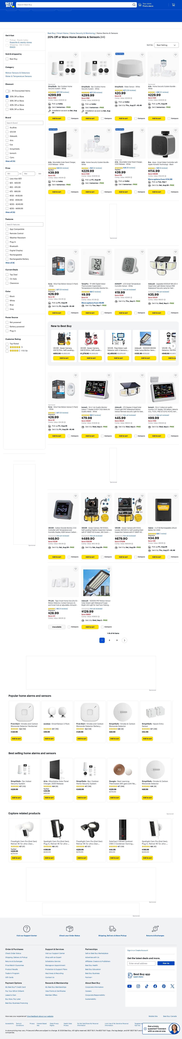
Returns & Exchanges (13, 961)
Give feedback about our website (40, 1016)
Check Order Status (13, 953)
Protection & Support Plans (56, 969)
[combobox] (166, 45)
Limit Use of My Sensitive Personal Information (116, 1024)
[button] (145, 4)
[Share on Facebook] (155, 986)
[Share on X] (172, 986)
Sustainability (90, 999)
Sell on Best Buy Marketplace (96, 953)
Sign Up (166, 963)
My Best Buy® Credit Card (15, 987)
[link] (18, 729)
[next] (171, 722)
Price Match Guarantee (14, 965)
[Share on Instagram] (138, 986)
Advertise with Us (92, 957)
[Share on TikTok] (147, 986)
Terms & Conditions (20, 1024)
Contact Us (49, 977)
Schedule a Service (52, 961)
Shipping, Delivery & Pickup (16, 957)
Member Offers (51, 995)
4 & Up (24, 350)
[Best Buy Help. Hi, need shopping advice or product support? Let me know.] (174, 1028)
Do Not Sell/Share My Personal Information (87, 1024)
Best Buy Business (92, 973)
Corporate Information (94, 987)
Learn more (139, 977)
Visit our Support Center (55, 953)
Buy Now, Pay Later (13, 999)
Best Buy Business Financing (16, 1003)
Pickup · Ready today (19, 40)
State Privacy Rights (54, 1024)
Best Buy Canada (170, 1016)
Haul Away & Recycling (54, 973)
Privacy (32, 1023)
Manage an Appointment (55, 965)
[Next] (173, 346)
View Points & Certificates (55, 991)
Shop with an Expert (53, 957)
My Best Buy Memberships (55, 987)
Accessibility (9, 1023)
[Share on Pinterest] (164, 986)
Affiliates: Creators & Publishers (97, 961)
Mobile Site (153, 1016)
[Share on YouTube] (129, 986)
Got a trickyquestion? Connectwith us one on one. (156, 1028)
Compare (74, 118)
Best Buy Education (93, 969)
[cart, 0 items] (173, 4)
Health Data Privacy (68, 1024)
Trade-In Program (12, 973)
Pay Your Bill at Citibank (14, 991)
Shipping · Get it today (20, 45)
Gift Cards (9, 977)
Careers (88, 991)
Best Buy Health (91, 965)
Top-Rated (14, 343)
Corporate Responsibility (95, 995)
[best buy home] (9, 4)
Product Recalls (11, 969)
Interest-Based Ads (42, 1024)
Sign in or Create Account (137, 950)
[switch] (8, 91)
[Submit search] (134, 4)
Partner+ (88, 977)
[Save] (76, 55)
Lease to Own (10, 995)
